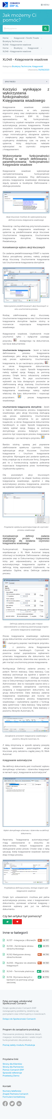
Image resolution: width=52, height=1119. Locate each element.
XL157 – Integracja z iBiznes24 (21, 940)
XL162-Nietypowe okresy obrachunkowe (19, 955)
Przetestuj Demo (11, 1075)
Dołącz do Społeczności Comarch (19, 1019)
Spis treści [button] (10, 82)
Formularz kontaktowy (14, 1097)
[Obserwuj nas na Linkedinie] (19, 1106)
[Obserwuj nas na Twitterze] (12, 1106)
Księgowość (37, 66)
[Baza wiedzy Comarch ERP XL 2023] (11, 4)
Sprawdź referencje (12, 1072)
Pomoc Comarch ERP (13, 1070)
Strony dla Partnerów (13, 1067)
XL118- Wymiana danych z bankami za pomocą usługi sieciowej (20, 980)
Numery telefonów (12, 1091)
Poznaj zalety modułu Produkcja (19, 1045)
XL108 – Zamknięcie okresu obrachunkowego (20, 947)
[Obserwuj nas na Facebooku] (5, 1106)
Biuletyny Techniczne (21, 66)
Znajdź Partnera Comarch (15, 1094)
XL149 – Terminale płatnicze (20, 971)
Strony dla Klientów (12, 1064)
